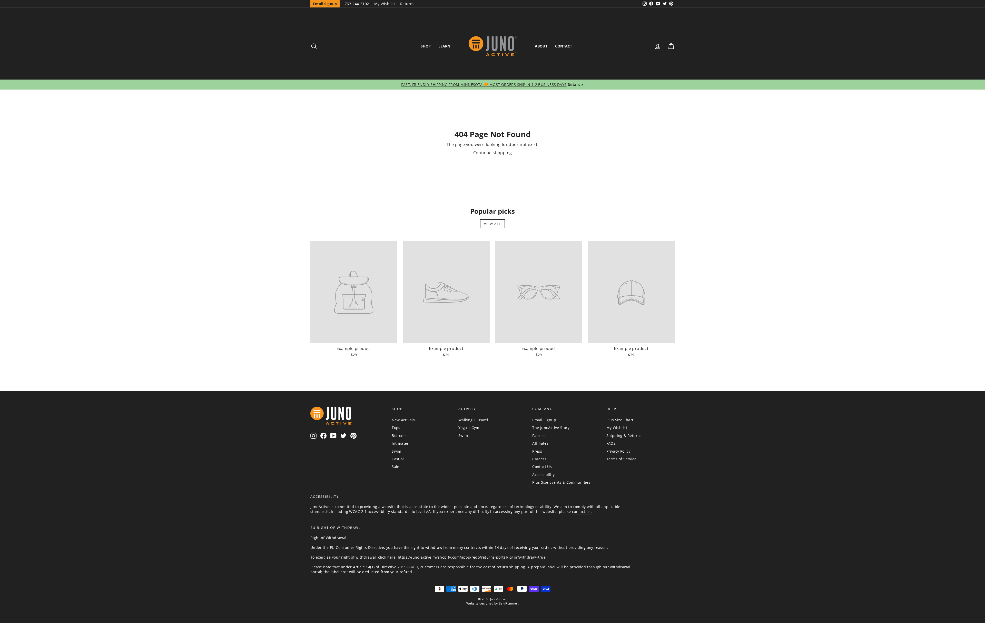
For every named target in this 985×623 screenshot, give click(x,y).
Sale (395, 466)
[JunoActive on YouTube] (333, 435)
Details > (575, 84)
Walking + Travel (473, 419)
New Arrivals (403, 419)
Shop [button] (426, 46)
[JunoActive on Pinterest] (353, 435)
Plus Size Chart (620, 419)
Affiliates (540, 443)
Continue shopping (492, 152)
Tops (396, 427)
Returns (407, 3)
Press (537, 451)
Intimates (400, 443)
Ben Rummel (508, 603)
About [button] (541, 46)
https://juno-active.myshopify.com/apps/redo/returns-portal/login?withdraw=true (472, 557)
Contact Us (542, 466)
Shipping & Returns (624, 435)
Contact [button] (563, 46)
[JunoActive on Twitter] (343, 435)
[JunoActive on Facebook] (323, 435)
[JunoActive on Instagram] (313, 435)
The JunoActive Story (550, 427)
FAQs (611, 443)
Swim (396, 451)
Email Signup (544, 419)
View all (492, 224)
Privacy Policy (618, 451)
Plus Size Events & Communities (561, 482)
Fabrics (538, 435)
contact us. (582, 511)
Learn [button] (444, 46)
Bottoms (399, 435)
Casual (398, 458)
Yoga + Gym (468, 427)
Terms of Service (621, 458)
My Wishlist (384, 3)
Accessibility (543, 474)
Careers (539, 458)
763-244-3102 (357, 3)
